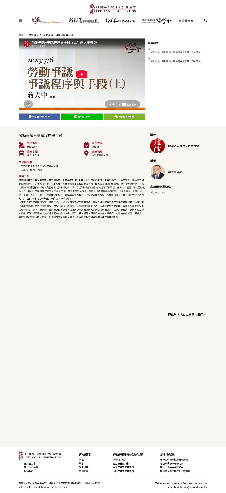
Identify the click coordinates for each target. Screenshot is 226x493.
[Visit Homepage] (113, 9)
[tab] (176, 52)
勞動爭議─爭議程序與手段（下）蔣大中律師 (184, 61)
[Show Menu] (20, 20)
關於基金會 (186, 21)
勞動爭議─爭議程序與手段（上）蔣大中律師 (184, 52)
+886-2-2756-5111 (197, 483)
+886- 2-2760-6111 (170, 483)
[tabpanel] (82, 74)
